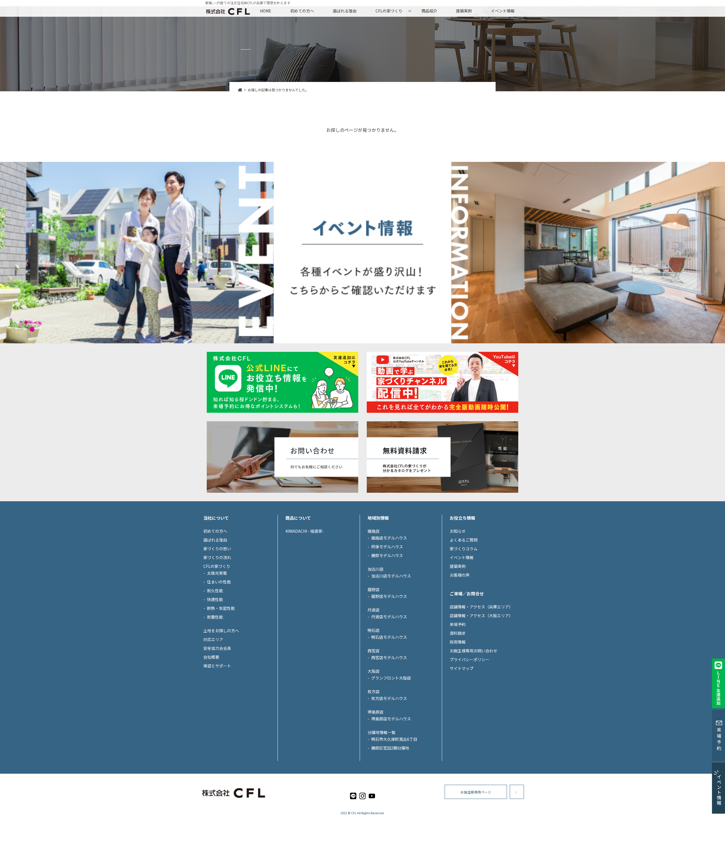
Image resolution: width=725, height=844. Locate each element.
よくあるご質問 (463, 540)
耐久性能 (215, 590)
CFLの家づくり (389, 11)
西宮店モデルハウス (389, 657)
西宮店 (373, 650)
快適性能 (215, 599)
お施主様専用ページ (475, 792)
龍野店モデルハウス (389, 596)
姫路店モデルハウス (389, 538)
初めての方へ (302, 11)
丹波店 (373, 610)
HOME (265, 11)
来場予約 (458, 624)
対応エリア (213, 639)
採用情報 (458, 642)
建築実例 (464, 11)
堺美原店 (375, 712)
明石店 (373, 630)
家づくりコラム (463, 548)
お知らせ (458, 531)
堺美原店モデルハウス (391, 719)
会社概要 (211, 657)
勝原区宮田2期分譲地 (390, 748)
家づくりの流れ (217, 557)
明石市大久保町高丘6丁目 (394, 739)
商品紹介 (429, 11)
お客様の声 (460, 575)
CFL (354, 813)
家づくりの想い (217, 548)
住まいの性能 (219, 582)
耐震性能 (215, 617)
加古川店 (375, 569)
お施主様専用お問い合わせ (473, 650)
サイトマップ (462, 668)
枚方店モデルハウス (389, 698)
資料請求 (458, 633)
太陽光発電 (217, 573)
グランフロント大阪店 (391, 678)
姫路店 (373, 531)
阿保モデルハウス (387, 546)
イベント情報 (503, 11)
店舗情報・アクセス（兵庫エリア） (481, 607)
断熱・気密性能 (221, 608)
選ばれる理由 (345, 11)
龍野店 (373, 589)
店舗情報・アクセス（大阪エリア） (481, 615)
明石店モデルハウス (389, 637)
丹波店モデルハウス (389, 616)
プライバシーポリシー (469, 659)
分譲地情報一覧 (381, 732)
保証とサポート (217, 666)
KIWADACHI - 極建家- (304, 531)
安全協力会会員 (217, 648)
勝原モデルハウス (387, 555)
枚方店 (373, 691)
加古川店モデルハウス (391, 576)
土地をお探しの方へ (221, 630)
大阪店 (373, 671)
